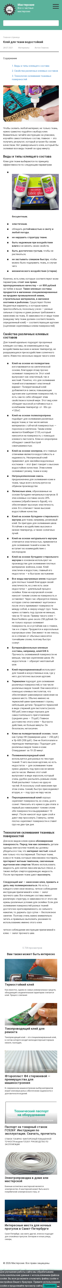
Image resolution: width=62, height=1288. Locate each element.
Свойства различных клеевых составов (35, 70)
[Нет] (58, 1286)
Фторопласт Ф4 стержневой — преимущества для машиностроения (27, 1079)
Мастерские (26, 4)
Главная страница (11, 37)
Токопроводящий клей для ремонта (25, 1030)
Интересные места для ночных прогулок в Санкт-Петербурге (28, 1226)
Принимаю (50, 1285)
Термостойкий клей (19, 984)
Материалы (23, 47)
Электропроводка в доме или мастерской (26, 1179)
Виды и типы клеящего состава (30, 65)
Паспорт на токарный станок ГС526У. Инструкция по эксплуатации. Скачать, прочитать (30, 1130)
